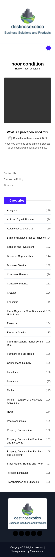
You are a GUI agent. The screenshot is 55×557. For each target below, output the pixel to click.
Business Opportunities (20, 256)
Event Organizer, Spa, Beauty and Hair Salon (26, 313)
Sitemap (8, 185)
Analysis (12, 210)
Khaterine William (22, 138)
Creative (11, 292)
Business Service (16, 265)
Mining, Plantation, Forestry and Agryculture (24, 401)
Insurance (12, 381)
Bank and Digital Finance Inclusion (26, 237)
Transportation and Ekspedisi (23, 482)
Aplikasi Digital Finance (20, 219)
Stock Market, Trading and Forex (25, 463)
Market (11, 390)
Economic (12, 302)
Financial (12, 323)
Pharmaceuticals (16, 421)
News (10, 411)
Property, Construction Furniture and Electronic (24, 441)
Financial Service (16, 332)
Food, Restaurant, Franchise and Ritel (25, 343)
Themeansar (37, 551)
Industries (12, 372)
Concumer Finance (17, 274)
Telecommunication (18, 473)
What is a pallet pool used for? (27, 132)
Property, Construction (19, 430)
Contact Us (10, 173)
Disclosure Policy (13, 179)
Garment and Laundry (19, 363)
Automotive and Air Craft (20, 228)
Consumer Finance (17, 283)
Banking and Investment (20, 247)
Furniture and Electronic (20, 354)
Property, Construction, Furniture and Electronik (25, 453)
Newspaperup (18, 551)
